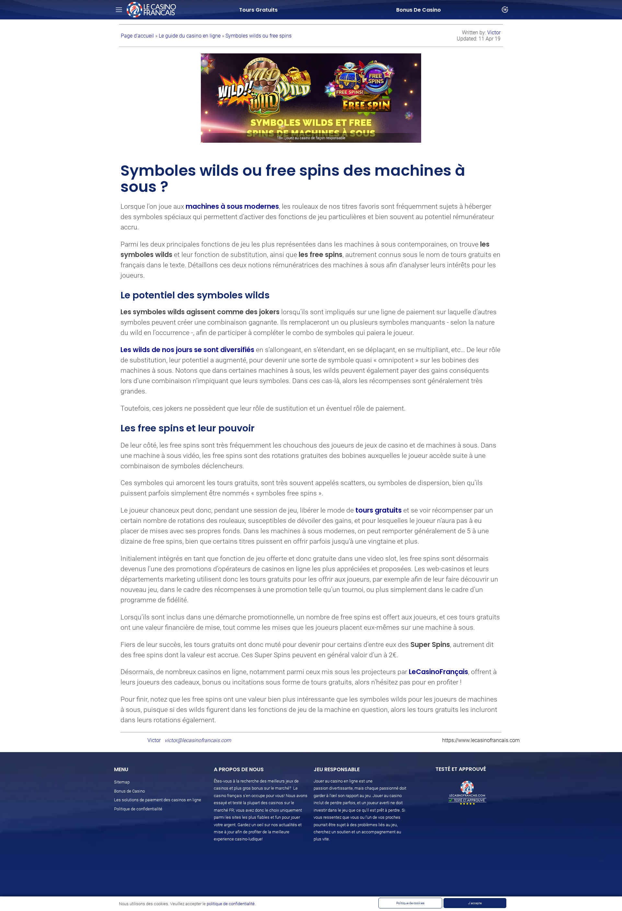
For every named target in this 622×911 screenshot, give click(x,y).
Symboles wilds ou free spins (258, 36)
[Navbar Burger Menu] (119, 10)
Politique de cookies (410, 903)
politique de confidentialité (231, 903)
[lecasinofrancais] (151, 9)
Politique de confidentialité (138, 808)
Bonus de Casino (129, 791)
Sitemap (122, 782)
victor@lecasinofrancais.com (198, 740)
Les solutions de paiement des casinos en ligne (157, 799)
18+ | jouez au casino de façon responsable (311, 138)
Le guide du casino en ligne (190, 36)
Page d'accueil (138, 36)
